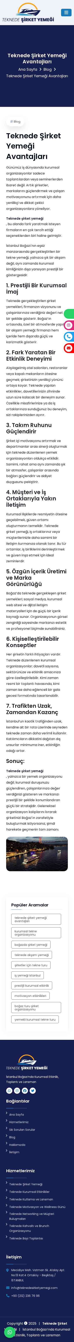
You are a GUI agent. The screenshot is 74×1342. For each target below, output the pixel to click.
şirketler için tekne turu (31, 965)
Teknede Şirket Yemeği (25, 1184)
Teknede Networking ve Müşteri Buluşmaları (31, 1216)
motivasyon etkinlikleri (30, 996)
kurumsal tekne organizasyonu (26, 933)
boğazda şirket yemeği (31, 945)
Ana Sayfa (27, 69)
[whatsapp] (9, 1091)
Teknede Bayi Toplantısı (26, 1238)
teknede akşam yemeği (32, 955)
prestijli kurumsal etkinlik (32, 986)
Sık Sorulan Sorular (22, 1130)
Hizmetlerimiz (19, 1122)
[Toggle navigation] (66, 12)
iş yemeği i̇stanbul (27, 975)
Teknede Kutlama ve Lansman (31, 1199)
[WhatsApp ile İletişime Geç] (9, 1332)
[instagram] (17, 1091)
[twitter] (33, 1091)
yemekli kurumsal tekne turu (35, 1020)
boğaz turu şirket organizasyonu (27, 1007)
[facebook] (25, 1091)
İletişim (14, 1152)
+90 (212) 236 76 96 (25, 1296)
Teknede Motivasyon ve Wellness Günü (37, 1207)
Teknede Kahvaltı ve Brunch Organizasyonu (29, 1228)
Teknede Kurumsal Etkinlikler (29, 1192)
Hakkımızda (17, 1145)
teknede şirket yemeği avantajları (31, 919)
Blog (48, 69)
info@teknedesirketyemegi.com (34, 1288)
